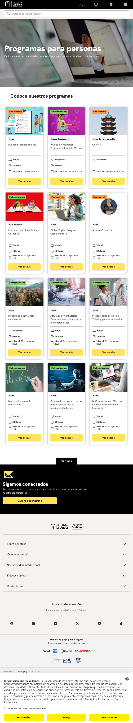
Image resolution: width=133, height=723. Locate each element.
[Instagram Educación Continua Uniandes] (34, 623)
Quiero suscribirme (29, 501)
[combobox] (66, 14)
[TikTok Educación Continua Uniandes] (121, 623)
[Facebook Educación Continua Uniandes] (12, 623)
